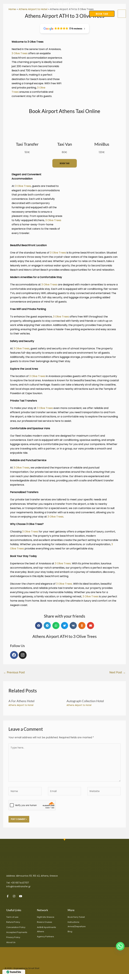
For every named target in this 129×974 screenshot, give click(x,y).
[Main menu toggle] (122, 14)
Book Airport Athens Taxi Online (64, 111)
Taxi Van (64, 144)
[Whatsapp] (120, 946)
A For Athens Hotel (21, 701)
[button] (102, 14)
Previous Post (14, 672)
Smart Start (33, 968)
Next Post (117, 672)
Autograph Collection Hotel (85, 701)
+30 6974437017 (20, 882)
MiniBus (101, 144)
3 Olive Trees (20, 53)
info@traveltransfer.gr (18, 886)
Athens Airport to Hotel (20, 705)
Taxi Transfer (27, 144)
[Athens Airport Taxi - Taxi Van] (12, 13)
